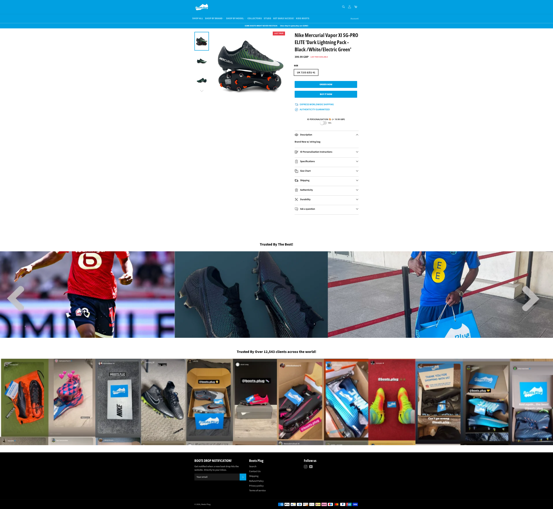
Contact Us (255, 471)
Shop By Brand (214, 18)
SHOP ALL (197, 18)
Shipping (253, 476)
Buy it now (326, 94)
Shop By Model (235, 18)
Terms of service (257, 490)
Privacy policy (256, 486)
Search (252, 466)
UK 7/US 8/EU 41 (306, 72)
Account (355, 18)
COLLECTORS (254, 18)
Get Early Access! (283, 18)
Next (1, 25)
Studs (267, 18)
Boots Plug (205, 504)
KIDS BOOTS (302, 18)
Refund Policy (256, 481)
